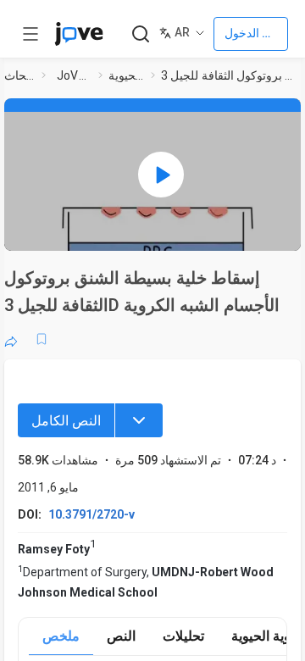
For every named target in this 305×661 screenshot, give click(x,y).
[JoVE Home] (78, 34)
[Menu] (139, 420)
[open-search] (140, 34)
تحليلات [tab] (183, 636)
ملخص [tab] (61, 636)
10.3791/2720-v (91, 514)
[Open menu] (30, 33)
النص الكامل (66, 421)
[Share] (11, 339)
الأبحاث (19, 75)
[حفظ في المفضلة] (41, 339)
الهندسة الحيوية (126, 75)
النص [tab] (121, 636)
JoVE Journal (74, 75)
